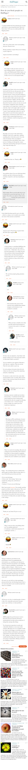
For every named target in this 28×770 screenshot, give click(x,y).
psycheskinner (16, 296)
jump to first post (15, 646)
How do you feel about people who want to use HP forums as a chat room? (17, 674)
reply (3, 33)
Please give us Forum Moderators (18, 693)
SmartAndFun (12, 609)
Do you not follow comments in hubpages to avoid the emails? (18, 728)
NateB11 (11, 82)
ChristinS (12, 239)
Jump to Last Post (11, 15)
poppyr (9, 18)
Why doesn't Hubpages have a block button (17, 655)
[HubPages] (14, 2)
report (6, 33)
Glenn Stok (10, 463)
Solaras (13, 412)
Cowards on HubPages (16, 746)
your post (12, 487)
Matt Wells (11, 185)
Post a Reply (23, 646)
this (11, 39)
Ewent (10, 348)
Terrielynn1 (11, 126)
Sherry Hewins (12, 166)
